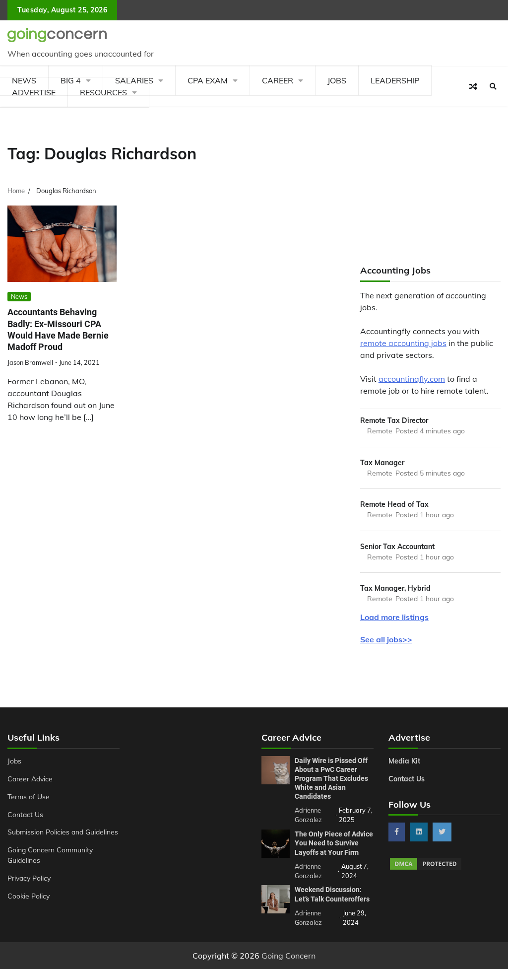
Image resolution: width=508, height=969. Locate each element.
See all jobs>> (386, 639)
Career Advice (30, 778)
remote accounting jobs (403, 343)
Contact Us (25, 814)
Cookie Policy (28, 896)
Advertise (34, 92)
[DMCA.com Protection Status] (425, 868)
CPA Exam (208, 80)
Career (277, 80)
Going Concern (288, 956)
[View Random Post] (473, 86)
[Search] (493, 86)
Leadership (395, 80)
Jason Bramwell (30, 362)
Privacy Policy (29, 878)
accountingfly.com (412, 379)
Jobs (336, 80)
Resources (103, 92)
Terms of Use (28, 796)
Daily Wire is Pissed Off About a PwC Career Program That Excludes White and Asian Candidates (331, 778)
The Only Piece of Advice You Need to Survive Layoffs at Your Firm (334, 843)
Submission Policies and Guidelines (62, 832)
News (19, 296)
